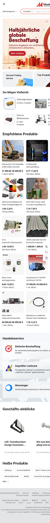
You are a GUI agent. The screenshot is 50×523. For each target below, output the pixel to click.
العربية (29, 503)
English (16, 500)
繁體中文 (35, 500)
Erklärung (35, 493)
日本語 (44, 500)
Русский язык (10, 503)
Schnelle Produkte (22, 495)
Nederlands (38, 503)
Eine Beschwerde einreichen (9, 493)
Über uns (26, 493)
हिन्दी (47, 503)
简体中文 (25, 500)
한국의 (21, 503)
